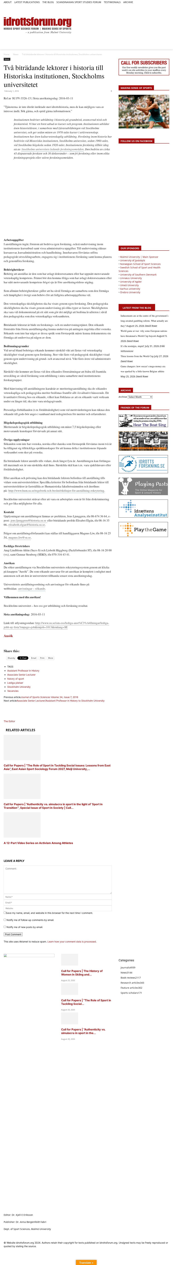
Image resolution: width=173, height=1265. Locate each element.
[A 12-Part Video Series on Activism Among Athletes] (22, 836)
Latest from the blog (137, 307)
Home (6, 54)
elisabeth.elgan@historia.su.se (26, 525)
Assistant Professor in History (23, 670)
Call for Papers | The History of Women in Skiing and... (82, 972)
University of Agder (131, 281)
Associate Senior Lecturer (21, 674)
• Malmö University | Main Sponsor (138, 256)
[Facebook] (152, 6)
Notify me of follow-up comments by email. (30, 920)
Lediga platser (15, 682)
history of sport (15, 678)
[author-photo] (12, 717)
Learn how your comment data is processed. (72, 941)
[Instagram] (156, 6)
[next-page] (5, 849)
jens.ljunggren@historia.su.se (29, 520)
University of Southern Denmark (138, 274)
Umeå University (129, 285)
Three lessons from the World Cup (137, 356)
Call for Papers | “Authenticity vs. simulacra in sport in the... (83, 1031)
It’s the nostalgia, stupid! (132, 346)
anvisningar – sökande (31, 588)
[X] (160, 6)
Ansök (8, 635)
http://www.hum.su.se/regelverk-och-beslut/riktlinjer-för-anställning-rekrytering (56, 490)
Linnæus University (131, 278)
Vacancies (12, 690)
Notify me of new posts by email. (25, 927)
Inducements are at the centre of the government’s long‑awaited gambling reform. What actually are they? (144, 320)
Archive (123, 396)
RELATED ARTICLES (20, 730)
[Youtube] (167, 6)
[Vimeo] (163, 6)
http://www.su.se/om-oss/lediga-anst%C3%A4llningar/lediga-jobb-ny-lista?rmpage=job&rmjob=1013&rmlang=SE (56, 625)
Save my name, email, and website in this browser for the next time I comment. (49, 912)
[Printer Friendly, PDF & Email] (58, 643)
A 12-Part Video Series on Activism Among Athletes (39, 843)
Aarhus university (130, 288)
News (15, 54)
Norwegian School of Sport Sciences (140, 264)
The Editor (9, 721)
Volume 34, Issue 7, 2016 (49, 697)
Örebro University (130, 292)
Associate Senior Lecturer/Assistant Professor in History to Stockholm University (61, 700)
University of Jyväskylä (132, 260)
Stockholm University (19, 686)
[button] (8, 8)
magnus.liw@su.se (19, 537)
